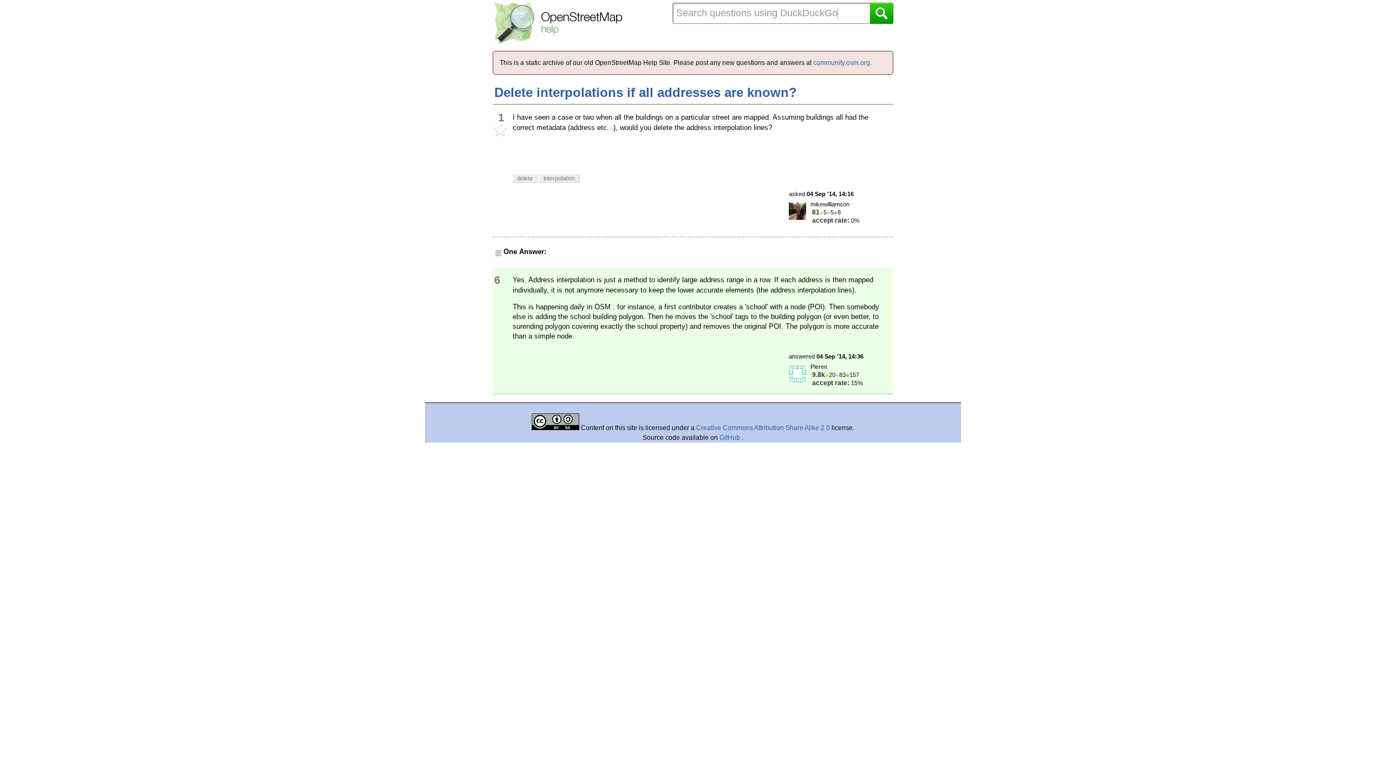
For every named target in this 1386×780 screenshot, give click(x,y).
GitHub (731, 437)
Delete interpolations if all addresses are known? (645, 92)
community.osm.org (841, 63)
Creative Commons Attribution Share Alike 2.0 (763, 428)
